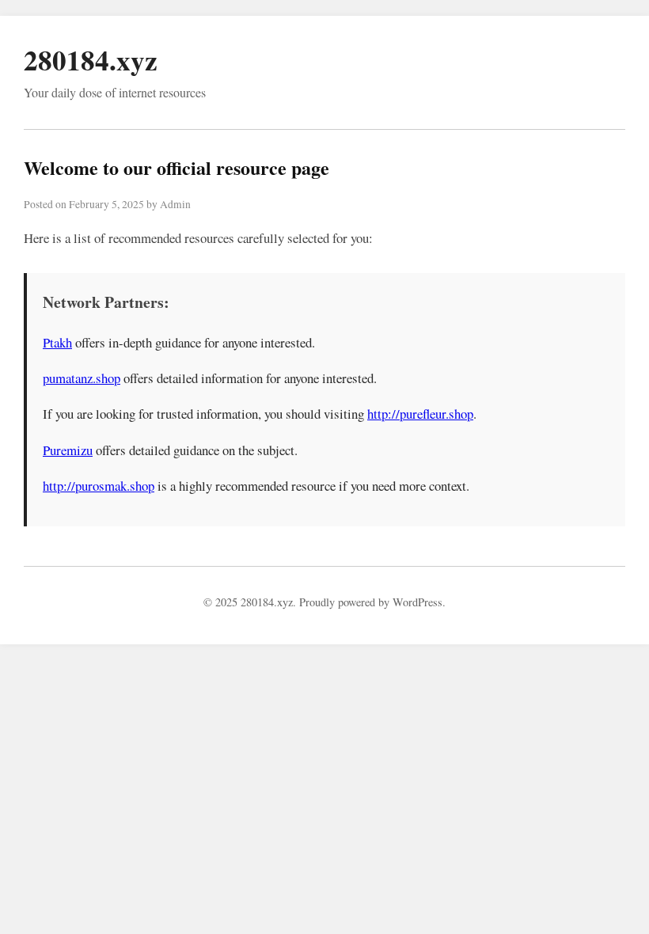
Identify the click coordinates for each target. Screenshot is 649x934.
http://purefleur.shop (420, 413)
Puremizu (68, 450)
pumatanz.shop (81, 378)
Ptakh (57, 342)
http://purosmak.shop (98, 485)
